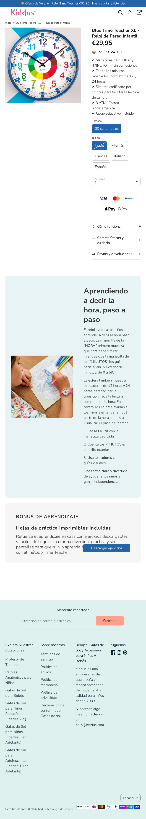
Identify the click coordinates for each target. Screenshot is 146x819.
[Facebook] (113, 652)
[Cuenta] (129, 11)
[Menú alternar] (5, 12)
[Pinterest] (125, 652)
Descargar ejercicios (106, 548)
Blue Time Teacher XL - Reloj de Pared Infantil (42, 23)
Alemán (118, 145)
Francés (101, 156)
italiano (120, 156)
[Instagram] (119, 652)
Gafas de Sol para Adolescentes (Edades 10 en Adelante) (16, 761)
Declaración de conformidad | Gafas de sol (52, 710)
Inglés (100, 145)
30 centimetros (107, 128)
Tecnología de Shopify (60, 809)
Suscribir (110, 620)
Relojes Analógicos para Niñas (18, 677)
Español (101, 166)
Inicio (8, 23)
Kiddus (42, 809)
